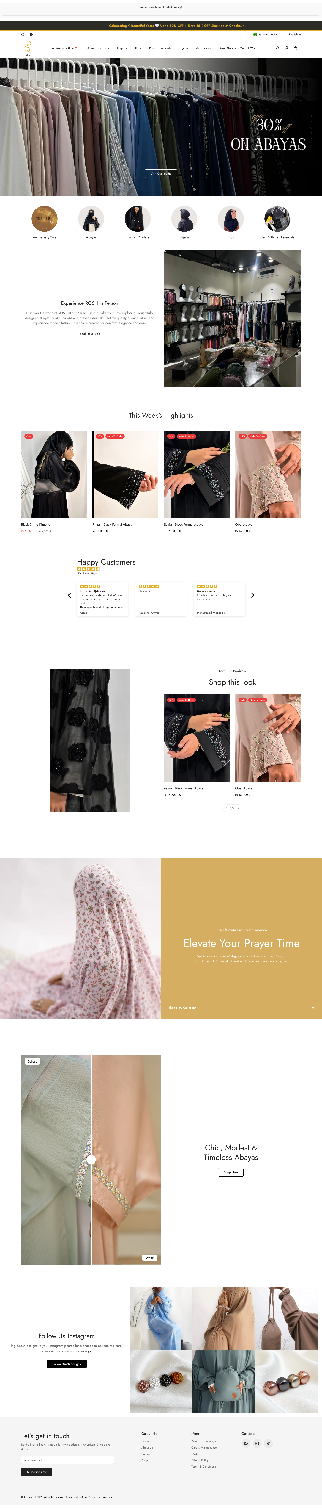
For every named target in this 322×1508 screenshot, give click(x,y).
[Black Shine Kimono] (54, 475)
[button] (295, 48)
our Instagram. (85, 1351)
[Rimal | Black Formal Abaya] (125, 475)
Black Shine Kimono (35, 524)
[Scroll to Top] (314, 1487)
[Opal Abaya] (268, 475)
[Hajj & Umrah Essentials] (277, 219)
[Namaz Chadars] (138, 219)
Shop (144, 1460)
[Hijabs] (184, 219)
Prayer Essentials (160, 48)
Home (145, 1441)
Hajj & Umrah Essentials (277, 237)
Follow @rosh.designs (67, 1364)
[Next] (238, 808)
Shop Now (231, 1172)
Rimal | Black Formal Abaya (112, 524)
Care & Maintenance (204, 1448)
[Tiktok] (268, 1443)
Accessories (203, 48)
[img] (163, 569)
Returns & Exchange (203, 1441)
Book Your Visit (90, 334)
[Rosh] (28, 48)
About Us (147, 1448)
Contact (146, 1454)
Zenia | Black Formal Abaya (183, 524)
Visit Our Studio (37, 127)
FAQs (194, 1454)
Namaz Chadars (138, 237)
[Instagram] (22, 34)
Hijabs (183, 48)
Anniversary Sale (44, 237)
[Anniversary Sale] (44, 219)
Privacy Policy (199, 1460)
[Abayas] (91, 219)
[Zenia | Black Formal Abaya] (197, 475)
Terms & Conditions (203, 1467)
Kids (138, 48)
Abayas (91, 237)
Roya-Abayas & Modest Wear (238, 48)
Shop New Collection (182, 1007)
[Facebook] (31, 34)
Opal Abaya (243, 524)
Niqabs (122, 48)
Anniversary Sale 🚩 (65, 48)
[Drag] (91, 1159)
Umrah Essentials (98, 48)
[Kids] (231, 219)
